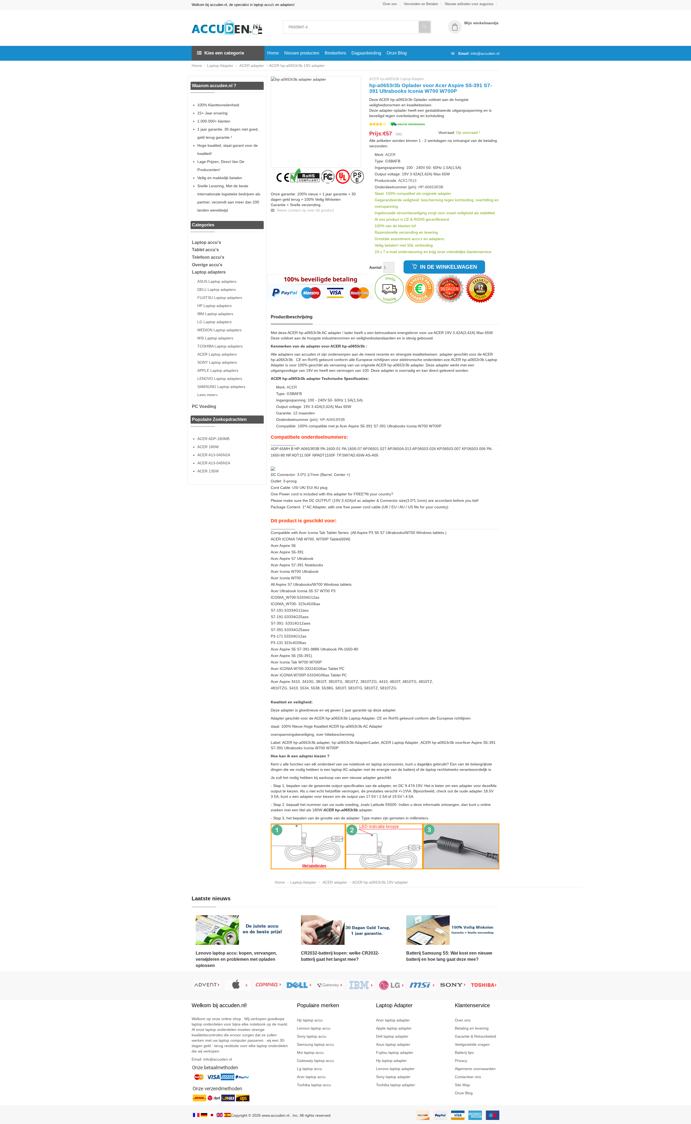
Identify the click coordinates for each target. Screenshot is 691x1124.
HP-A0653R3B (430, 187)
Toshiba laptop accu (314, 1085)
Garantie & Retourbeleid (475, 1036)
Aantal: (375, 267)
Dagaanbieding (366, 53)
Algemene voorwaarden (475, 1069)
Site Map (462, 1085)
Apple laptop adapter (394, 1028)
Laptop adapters (209, 272)
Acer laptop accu (311, 1077)
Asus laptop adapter (393, 1044)
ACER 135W (208, 471)
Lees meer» (207, 395)
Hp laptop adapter (391, 1060)
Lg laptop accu (309, 1069)
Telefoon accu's (208, 257)
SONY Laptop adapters (217, 362)
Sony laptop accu (311, 1036)
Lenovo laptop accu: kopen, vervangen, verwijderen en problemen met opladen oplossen (236, 959)
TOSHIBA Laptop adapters (220, 346)
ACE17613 (407, 180)
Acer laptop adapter (393, 1020)
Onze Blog (397, 53)
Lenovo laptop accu (313, 1028)
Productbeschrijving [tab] (292, 317)
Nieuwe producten (301, 53)
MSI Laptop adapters (215, 338)
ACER (390, 154)
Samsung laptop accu (315, 1044)
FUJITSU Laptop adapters (219, 297)
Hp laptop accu (310, 1020)
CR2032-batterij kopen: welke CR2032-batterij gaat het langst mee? (340, 956)
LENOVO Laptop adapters (219, 378)
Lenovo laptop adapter (395, 1069)
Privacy (461, 1060)
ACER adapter (251, 65)
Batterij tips (464, 1052)
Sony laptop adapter (393, 1077)
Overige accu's (207, 265)
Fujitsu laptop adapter (394, 1052)
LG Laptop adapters (214, 322)
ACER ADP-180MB (213, 439)
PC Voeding (204, 406)
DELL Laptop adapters (216, 289)
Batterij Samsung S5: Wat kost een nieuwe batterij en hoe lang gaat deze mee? (449, 956)
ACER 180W (208, 447)
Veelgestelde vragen (472, 1044)
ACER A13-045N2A (213, 455)
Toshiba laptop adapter (395, 1085)
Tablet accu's (205, 249)
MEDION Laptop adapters (219, 330)
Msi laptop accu (310, 1052)
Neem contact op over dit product (305, 210)
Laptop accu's (206, 242)
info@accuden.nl (485, 53)
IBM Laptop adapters (215, 314)
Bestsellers (335, 53)
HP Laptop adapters (214, 306)
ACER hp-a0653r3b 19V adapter (297, 65)
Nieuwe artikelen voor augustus (469, 4)
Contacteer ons (468, 1077)
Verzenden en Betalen (421, 4)
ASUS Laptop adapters (216, 281)
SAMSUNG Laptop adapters (221, 386)
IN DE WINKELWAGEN (447, 267)
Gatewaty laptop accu (315, 1060)
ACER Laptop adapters (217, 354)
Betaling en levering (472, 1028)
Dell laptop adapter (392, 1036)
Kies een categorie (224, 53)
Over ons (390, 4)
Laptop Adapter (220, 65)
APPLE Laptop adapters (217, 370)
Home (273, 53)
